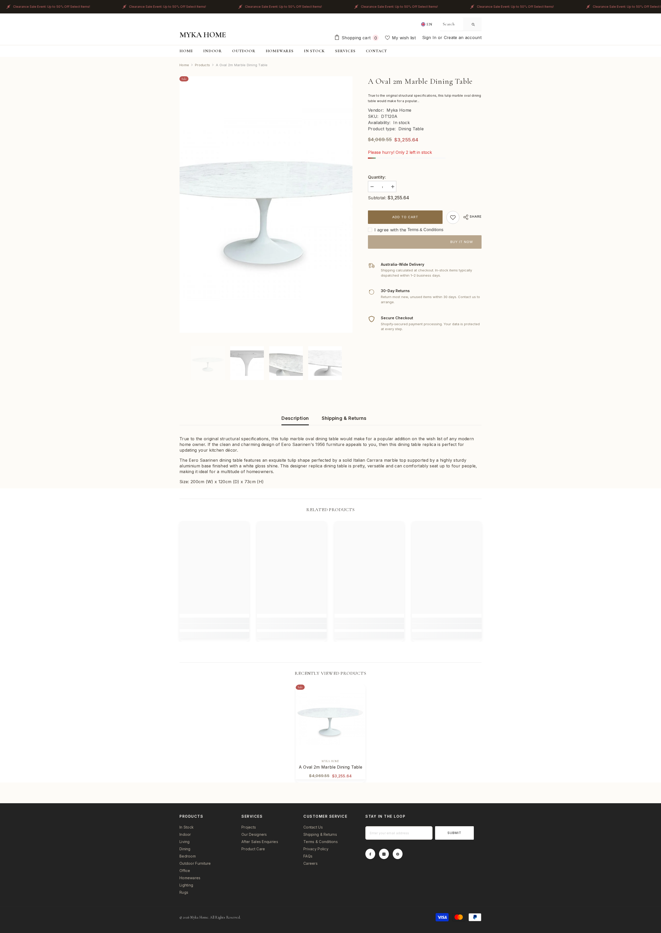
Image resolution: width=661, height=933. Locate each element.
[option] (266, 204)
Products (202, 65)
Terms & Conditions (425, 229)
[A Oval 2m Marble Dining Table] (330, 719)
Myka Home (399, 110)
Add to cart (405, 217)
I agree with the (390, 229)
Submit (454, 833)
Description (295, 418)
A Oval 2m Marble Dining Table (330, 767)
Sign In (430, 37)
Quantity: (377, 177)
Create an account (463, 37)
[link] (452, 217)
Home (184, 65)
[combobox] (451, 24)
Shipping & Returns (344, 418)
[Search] (461, 24)
